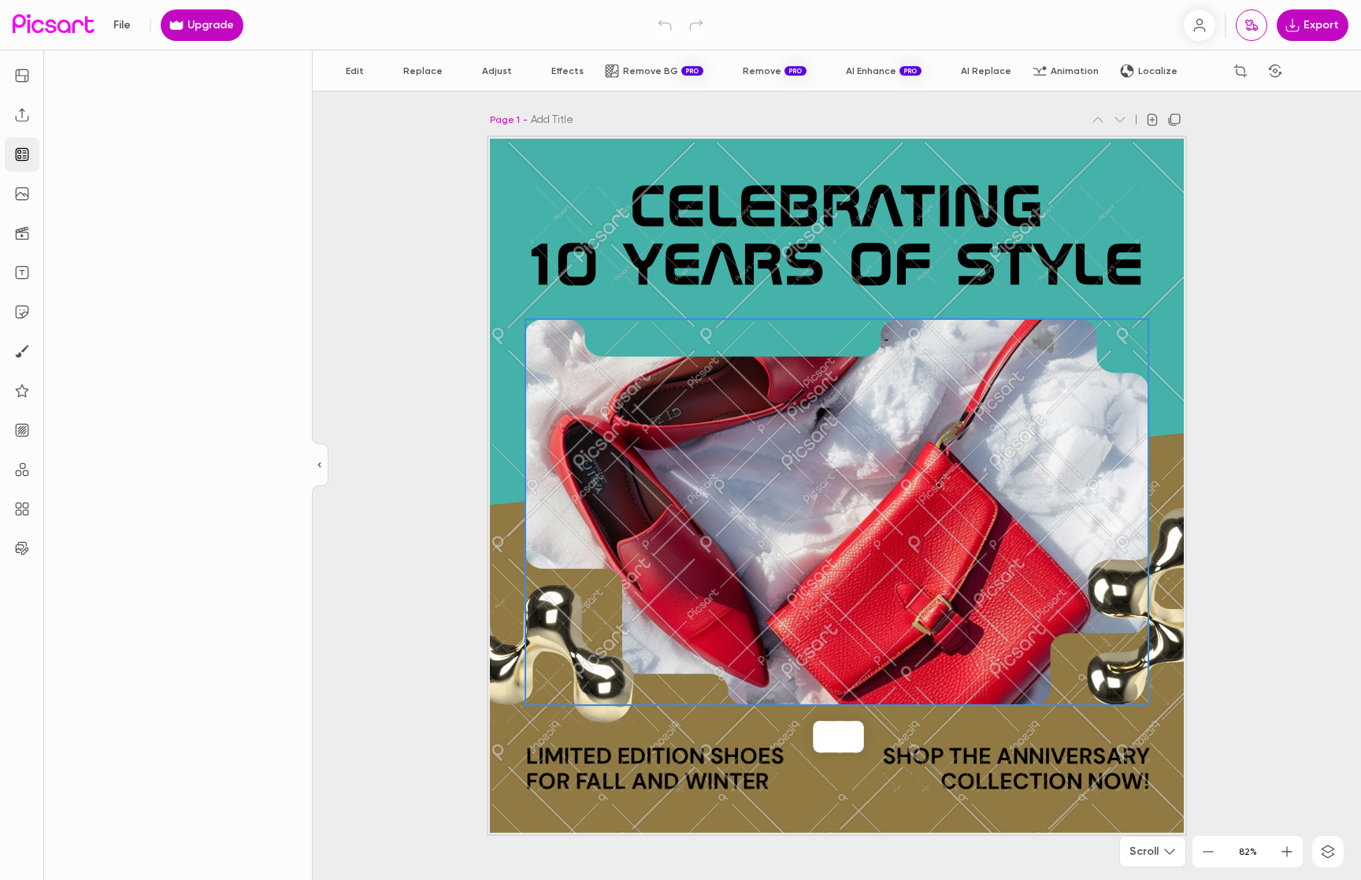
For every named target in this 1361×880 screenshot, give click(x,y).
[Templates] (22, 154)
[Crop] (1240, 71)
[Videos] (22, 233)
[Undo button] (664, 25)
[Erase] (1206, 71)
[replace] (821, 736)
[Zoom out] (1208, 851)
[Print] (1251, 25)
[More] (856, 736)
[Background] (22, 430)
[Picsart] (54, 24)
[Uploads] (22, 115)
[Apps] (22, 469)
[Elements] (22, 390)
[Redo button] (696, 25)
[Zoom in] (1287, 851)
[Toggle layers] (1328, 851)
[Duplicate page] (1174, 119)
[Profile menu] (1199, 25)
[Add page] (1152, 119)
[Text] (22, 272)
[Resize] (22, 75)
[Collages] (22, 509)
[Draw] (22, 351)
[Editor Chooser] (320, 465)
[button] (680, 440)
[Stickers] (22, 312)
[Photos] (22, 193)
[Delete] (840, 736)
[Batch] (22, 548)
